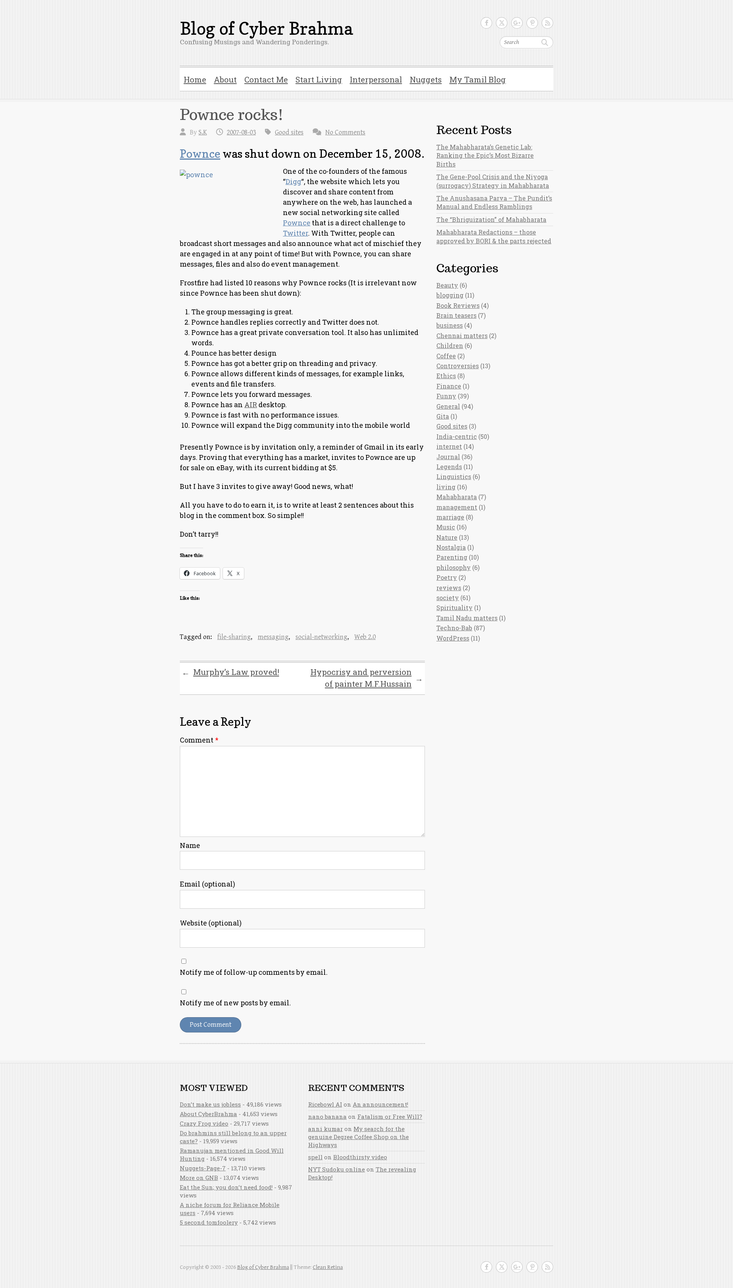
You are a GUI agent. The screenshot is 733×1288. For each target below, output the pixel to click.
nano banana (327, 1116)
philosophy (453, 567)
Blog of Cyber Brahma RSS (547, 23)
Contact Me (266, 79)
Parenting (451, 557)
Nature (446, 537)
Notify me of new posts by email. (235, 1002)
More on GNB (199, 1177)
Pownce (200, 153)
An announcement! (380, 1104)
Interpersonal (376, 79)
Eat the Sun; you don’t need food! (226, 1187)
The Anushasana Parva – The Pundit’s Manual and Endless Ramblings (494, 202)
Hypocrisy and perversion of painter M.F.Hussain (366, 678)
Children (449, 345)
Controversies (457, 366)
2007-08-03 (241, 132)
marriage (450, 517)
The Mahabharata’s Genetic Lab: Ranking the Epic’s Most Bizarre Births (485, 155)
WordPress (452, 638)
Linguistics (453, 476)
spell (315, 1157)
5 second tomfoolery (209, 1222)
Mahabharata (456, 497)
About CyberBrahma (208, 1114)
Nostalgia (451, 547)
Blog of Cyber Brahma (266, 28)
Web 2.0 (365, 637)
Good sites (289, 132)
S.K (203, 132)
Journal (448, 457)
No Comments (345, 132)
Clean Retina (328, 1267)
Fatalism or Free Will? (389, 1116)
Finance (448, 386)
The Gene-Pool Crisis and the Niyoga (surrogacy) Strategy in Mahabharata (492, 181)
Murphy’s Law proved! (230, 672)
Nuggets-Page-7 (203, 1168)
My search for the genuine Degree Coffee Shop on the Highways (358, 1137)
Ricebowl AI (325, 1104)
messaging (273, 637)
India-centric (456, 436)
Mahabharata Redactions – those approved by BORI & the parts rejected (493, 236)
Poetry (446, 577)
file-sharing (234, 637)
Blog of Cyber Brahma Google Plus (517, 23)
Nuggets (426, 79)
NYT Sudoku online (336, 1169)
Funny (446, 396)
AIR (250, 404)
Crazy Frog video (204, 1123)
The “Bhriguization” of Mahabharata (491, 219)
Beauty (447, 285)
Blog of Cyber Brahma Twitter (501, 23)
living (445, 487)
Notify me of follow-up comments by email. (254, 972)
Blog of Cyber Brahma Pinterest (532, 23)
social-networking (321, 637)
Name (190, 845)
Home (195, 79)
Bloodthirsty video (360, 1157)
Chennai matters (462, 336)
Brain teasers (456, 315)
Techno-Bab (454, 628)
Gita (442, 416)
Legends (449, 467)
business (449, 325)
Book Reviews (458, 305)
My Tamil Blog (477, 79)
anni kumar (325, 1129)
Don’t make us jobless (210, 1104)
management (456, 507)
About (225, 79)
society (447, 598)
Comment (199, 739)
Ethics (446, 376)
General (448, 406)
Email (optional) (207, 883)
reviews (448, 588)
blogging (449, 295)
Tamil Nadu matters (466, 618)
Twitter (295, 233)
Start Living (318, 79)
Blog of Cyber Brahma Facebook (486, 23)
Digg (293, 181)
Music (445, 527)
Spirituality (454, 608)
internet (449, 446)
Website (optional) (211, 922)
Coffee (446, 356)
